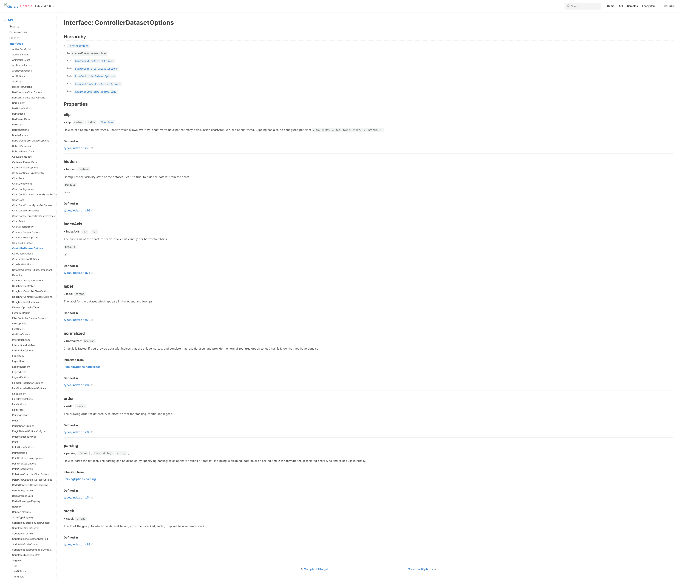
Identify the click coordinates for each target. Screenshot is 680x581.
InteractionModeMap (24, 345)
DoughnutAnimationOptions (27, 280)
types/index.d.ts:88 (77, 544)
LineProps (18, 409)
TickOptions (19, 571)
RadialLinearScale (22, 490)
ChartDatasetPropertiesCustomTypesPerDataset (34, 216)
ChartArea (18, 178)
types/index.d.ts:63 (77, 385)
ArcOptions (18, 76)
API (621, 5)
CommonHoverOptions (25, 237)
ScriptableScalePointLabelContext (32, 549)
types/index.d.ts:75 (77, 148)
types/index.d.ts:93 (77, 210)
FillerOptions (19, 323)
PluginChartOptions (23, 425)
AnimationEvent (21, 59)
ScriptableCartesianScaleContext (31, 522)
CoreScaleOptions (22, 264)
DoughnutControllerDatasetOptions (32, 296)
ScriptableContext (22, 533)
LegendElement (21, 366)
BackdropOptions (22, 86)
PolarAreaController (23, 468)
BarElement (18, 102)
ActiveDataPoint (21, 49)
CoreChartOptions (22, 253)
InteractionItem (21, 339)
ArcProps (17, 81)
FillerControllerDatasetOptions (29, 318)
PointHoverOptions (23, 447)
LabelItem (18, 356)
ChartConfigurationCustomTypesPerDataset (34, 194)
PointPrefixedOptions (24, 463)
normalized (93, 367)
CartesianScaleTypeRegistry (28, 173)
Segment (17, 560)
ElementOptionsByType (25, 307)
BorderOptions (20, 129)
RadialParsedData (22, 495)
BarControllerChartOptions (27, 92)
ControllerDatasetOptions (27, 248)
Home (610, 5)
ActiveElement (20, 54)
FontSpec (17, 329)
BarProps (17, 124)
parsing (91, 479)
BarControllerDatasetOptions (28, 97)
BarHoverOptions (22, 108)
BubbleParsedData (23, 151)
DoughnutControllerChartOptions (31, 291)
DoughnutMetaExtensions (26, 302)
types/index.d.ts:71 (77, 272)
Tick (14, 565)
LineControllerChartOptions (27, 382)
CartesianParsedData (24, 162)
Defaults (17, 275)
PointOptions (19, 452)
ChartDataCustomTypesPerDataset (32, 205)
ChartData (18, 200)
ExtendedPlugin (21, 312)
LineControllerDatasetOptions (29, 388)
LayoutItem (18, 361)
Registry (17, 506)
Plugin (15, 420)
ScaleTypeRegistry (22, 517)
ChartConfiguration (23, 189)
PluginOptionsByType (24, 436)
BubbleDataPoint (22, 146)
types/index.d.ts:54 (77, 497)
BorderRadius (20, 135)
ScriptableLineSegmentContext (30, 538)
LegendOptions (21, 377)
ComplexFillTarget (22, 243)
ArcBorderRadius (22, 65)
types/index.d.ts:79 (77, 320)
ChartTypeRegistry (23, 226)
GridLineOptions (21, 334)
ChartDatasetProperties (25, 210)
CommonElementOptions (26, 232)
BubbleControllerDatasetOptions (30, 140)
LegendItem (19, 372)
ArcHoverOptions (22, 70)
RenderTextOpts (21, 512)
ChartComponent (22, 183)
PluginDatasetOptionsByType (29, 431)
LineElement (19, 393)
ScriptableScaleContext (25, 544)
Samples (632, 5)
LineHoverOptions (22, 399)
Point (15, 442)
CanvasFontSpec (22, 156)
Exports (14, 26)
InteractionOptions (22, 350)
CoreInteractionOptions (25, 259)
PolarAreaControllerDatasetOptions (32, 479)
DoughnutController (23, 286)
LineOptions (19, 404)
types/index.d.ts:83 (77, 432)
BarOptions (18, 113)
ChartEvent (18, 221)
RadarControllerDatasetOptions (30, 485)
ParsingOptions (20, 415)
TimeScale (18, 576)
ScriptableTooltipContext (26, 555)
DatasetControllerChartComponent (32, 269)
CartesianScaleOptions (25, 167)
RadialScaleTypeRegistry (26, 501)
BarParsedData (21, 119)
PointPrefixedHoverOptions (27, 458)
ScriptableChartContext (25, 528)
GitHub (670, 5)
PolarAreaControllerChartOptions (30, 474)
